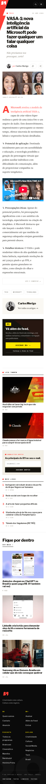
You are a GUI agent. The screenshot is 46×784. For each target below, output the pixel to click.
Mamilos (6, 754)
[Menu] (41, 4)
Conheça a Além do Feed (23, 351)
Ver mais (7, 545)
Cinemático (7, 749)
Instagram (6, 779)
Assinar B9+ (23, 345)
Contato (6, 721)
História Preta (8, 763)
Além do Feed (32, 721)
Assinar (29, 716)
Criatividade (31, 737)
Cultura (29, 741)
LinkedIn (24, 779)
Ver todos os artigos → (28, 308)
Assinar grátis (23, 470)
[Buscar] (35, 4)
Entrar (28, 725)
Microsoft (17, 292)
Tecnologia (31, 292)
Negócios (30, 750)
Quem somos (8, 716)
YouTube (34, 779)
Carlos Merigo (22, 66)
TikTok (16, 779)
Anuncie (6, 725)
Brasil (28, 759)
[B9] (4, 2)
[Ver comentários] (33, 66)
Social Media (31, 746)
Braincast (6, 745)
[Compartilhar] (40, 66)
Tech (11, 13)
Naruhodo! (7, 758)
